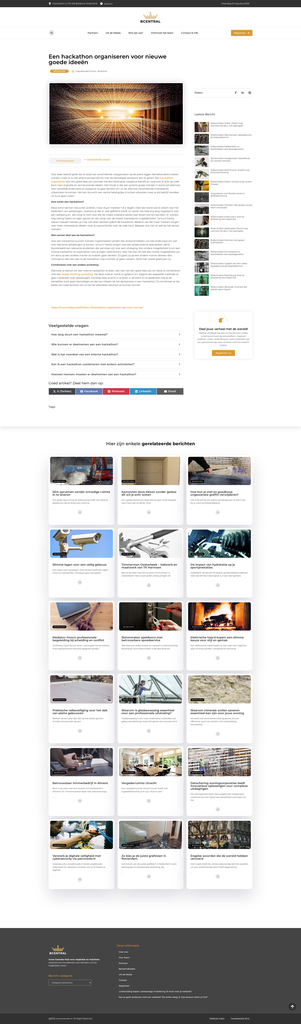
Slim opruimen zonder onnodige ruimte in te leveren (81, 493)
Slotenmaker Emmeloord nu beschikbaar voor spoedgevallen (227, 252)
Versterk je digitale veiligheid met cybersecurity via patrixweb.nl (77, 857)
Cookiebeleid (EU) (240, 1018)
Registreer (124, 985)
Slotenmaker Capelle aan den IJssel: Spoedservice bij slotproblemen (229, 264)
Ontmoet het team (162, 32)
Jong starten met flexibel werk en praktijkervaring (228, 194)
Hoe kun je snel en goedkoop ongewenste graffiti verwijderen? (214, 493)
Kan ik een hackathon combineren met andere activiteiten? (116, 364)
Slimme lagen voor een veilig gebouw (80, 564)
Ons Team (124, 957)
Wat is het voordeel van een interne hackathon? (116, 354)
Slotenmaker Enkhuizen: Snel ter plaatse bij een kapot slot (227, 217)
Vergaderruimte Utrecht (139, 783)
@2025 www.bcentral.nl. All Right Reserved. (70, 1018)
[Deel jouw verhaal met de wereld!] (223, 319)
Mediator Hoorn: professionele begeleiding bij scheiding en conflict (78, 639)
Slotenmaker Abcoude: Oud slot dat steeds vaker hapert (229, 288)
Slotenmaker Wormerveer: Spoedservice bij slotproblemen (231, 136)
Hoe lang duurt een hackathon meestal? (116, 334)
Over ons (123, 952)
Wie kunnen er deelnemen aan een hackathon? (116, 344)
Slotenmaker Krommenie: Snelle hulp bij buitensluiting (230, 171)
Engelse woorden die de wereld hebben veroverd (219, 857)
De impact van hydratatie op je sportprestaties (212, 566)
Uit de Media (113, 32)
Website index (216, 1018)
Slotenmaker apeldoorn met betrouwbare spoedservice (142, 639)
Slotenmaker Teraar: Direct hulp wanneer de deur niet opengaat (227, 124)
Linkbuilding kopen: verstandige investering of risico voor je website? (155, 991)
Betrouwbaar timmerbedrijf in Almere (80, 783)
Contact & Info (189, 32)
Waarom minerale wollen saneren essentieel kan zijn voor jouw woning (217, 712)
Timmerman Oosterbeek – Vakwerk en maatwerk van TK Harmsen (149, 566)
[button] (52, 33)
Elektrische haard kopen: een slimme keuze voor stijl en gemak (217, 639)
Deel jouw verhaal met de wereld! (223, 329)
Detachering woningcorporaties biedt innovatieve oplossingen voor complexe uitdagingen (219, 786)
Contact (123, 980)
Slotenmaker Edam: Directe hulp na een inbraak (231, 182)
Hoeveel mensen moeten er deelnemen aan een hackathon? (116, 374)
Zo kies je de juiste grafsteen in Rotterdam (143, 857)
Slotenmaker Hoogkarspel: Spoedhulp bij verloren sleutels (230, 159)
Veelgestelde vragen (98, 159)
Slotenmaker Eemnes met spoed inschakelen (227, 241)
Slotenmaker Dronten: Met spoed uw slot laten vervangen (231, 206)
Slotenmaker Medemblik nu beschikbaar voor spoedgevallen (227, 147)
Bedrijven (59, 71)
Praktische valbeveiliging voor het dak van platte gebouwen (80, 712)
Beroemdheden (127, 969)
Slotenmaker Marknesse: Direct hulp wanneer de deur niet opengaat (229, 229)
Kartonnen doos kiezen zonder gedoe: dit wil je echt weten (149, 493)
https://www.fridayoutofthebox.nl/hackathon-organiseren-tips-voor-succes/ (97, 307)
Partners (93, 32)
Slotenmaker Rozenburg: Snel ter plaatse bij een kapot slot (228, 276)
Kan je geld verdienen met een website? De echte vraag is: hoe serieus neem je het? (163, 997)
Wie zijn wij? (135, 32)
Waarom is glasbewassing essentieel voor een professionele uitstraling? (147, 712)
